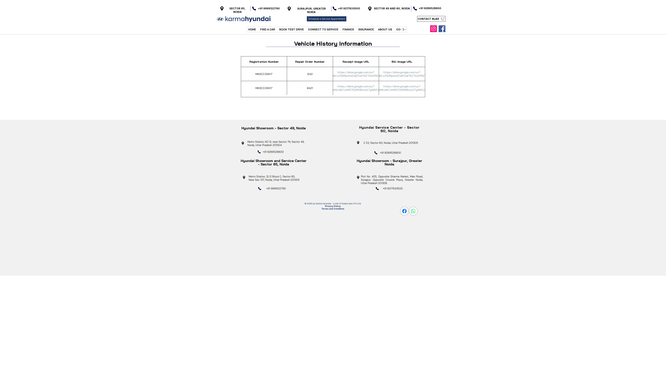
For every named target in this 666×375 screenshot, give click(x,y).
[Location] (221, 8)
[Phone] (254, 8)
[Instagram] (433, 28)
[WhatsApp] (413, 211)
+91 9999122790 (269, 8)
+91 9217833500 (393, 188)
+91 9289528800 (273, 151)
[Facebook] (442, 28)
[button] (267, 29)
